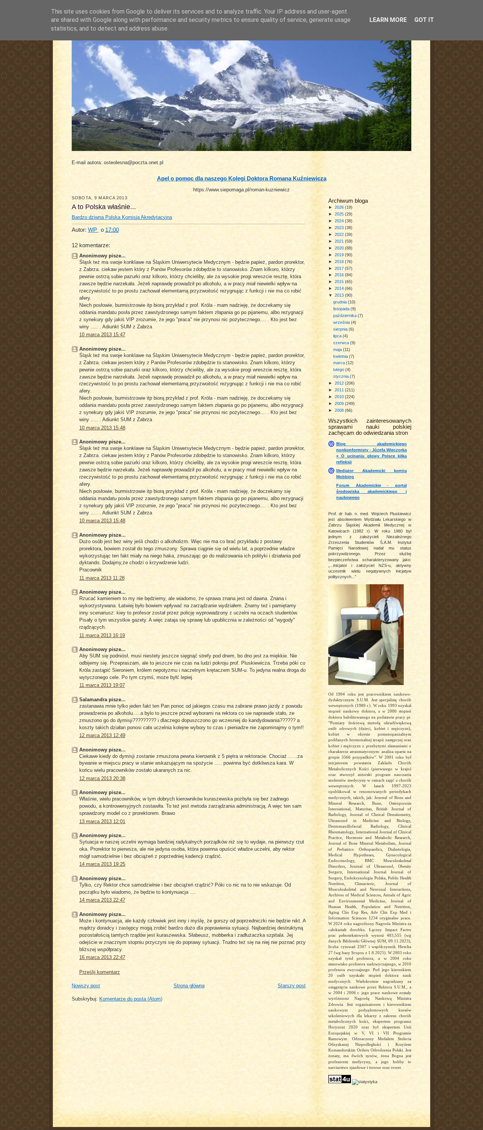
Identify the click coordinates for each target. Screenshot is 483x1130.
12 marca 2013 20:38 (102, 778)
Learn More (388, 19)
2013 (340, 295)
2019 (340, 254)
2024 (340, 221)
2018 (340, 261)
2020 (340, 248)
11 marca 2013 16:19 (102, 635)
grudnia (340, 302)
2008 (340, 410)
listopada (342, 308)
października (345, 315)
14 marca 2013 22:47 (102, 900)
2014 (340, 288)
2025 (340, 214)
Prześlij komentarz (99, 972)
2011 (340, 390)
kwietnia (341, 356)
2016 (340, 274)
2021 (340, 241)
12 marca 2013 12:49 (102, 735)
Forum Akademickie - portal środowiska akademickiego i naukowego (371, 491)
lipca (338, 336)
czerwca (341, 342)
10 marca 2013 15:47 (102, 334)
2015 (340, 281)
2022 (340, 234)
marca (339, 362)
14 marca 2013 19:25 (102, 864)
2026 (340, 207)
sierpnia (341, 329)
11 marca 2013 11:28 (102, 578)
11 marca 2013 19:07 (102, 685)
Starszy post (292, 985)
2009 (340, 403)
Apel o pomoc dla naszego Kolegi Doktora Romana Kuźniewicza (241, 179)
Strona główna (189, 985)
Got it (424, 19)
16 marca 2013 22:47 (102, 957)
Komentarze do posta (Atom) (130, 999)
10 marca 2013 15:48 (102, 428)
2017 (340, 268)
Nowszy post (86, 985)
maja (338, 349)
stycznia (341, 376)
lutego (339, 369)
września (342, 322)
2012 (340, 383)
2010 (340, 396)
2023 (340, 227)
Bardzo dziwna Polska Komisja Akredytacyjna (122, 217)
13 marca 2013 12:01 (102, 821)
